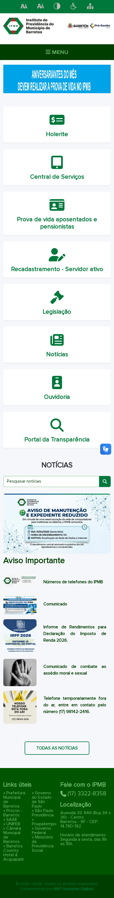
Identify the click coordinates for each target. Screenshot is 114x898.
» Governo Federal (41, 830)
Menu (59, 52)
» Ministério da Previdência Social (43, 844)
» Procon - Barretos (12, 812)
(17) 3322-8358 (87, 794)
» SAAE (10, 819)
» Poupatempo (44, 821)
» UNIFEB (11, 824)
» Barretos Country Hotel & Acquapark (13, 852)
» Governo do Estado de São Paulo (41, 799)
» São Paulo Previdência (43, 812)
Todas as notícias (57, 748)
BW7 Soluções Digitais (74, 889)
